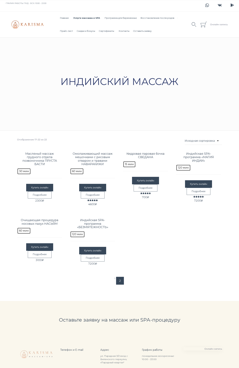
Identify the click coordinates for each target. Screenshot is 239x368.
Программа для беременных (121, 18)
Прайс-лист (66, 31)
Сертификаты (106, 31)
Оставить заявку (142, 31)
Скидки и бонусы (86, 31)
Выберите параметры (40, 148)
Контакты (124, 31)
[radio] (24, 171)
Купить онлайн (39, 187)
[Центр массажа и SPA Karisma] (27, 24)
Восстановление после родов (157, 18)
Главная (64, 18)
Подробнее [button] (40, 194)
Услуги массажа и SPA (86, 18)
